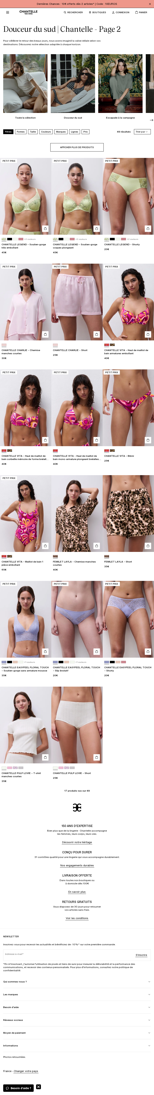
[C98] (9, 768)
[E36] (15, 768)
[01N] (15, 662)
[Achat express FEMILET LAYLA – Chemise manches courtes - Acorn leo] (96, 546)
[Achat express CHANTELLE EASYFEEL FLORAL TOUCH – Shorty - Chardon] (148, 651)
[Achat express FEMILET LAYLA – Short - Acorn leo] (148, 546)
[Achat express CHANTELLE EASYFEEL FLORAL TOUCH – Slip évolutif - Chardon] (96, 651)
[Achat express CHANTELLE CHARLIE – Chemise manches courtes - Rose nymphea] (45, 334)
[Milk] (4, 768)
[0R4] (20, 239)
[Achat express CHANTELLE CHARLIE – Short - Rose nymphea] (96, 334)
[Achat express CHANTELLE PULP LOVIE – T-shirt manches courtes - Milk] (45, 757)
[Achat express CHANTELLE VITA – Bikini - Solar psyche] (148, 440)
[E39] (20, 768)
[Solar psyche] (106, 345)
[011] (9, 239)
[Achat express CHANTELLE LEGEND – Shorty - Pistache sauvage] (148, 228)
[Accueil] (28, 12)
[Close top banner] (150, 4)
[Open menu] (7, 12)
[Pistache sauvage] (4, 239)
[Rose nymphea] (4, 345)
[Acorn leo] (55, 556)
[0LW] (15, 239)
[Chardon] (4, 662)
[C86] (112, 345)
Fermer (38, 1086)
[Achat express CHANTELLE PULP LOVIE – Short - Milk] (96, 757)
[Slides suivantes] (151, 120)
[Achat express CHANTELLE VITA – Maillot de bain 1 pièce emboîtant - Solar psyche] (45, 546)
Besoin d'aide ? (21, 1088)
